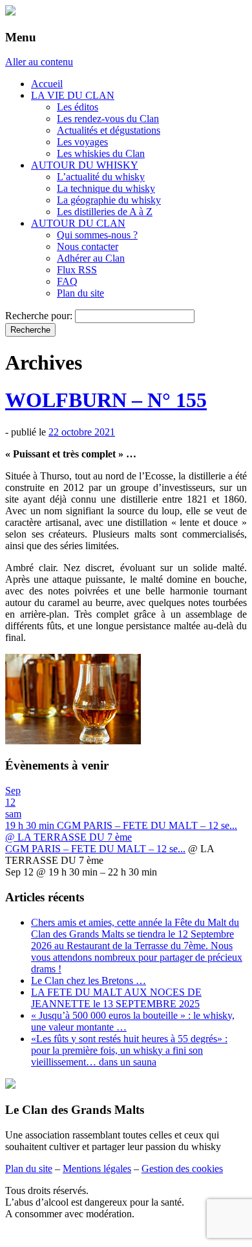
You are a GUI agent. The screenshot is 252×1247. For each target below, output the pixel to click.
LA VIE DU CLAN (72, 95)
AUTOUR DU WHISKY (84, 165)
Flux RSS (77, 269)
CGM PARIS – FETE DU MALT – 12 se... (95, 848)
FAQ (67, 281)
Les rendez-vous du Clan (108, 118)
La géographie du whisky (109, 199)
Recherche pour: (38, 315)
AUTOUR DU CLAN (78, 223)
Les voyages (82, 141)
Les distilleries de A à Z (104, 211)
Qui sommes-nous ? (97, 234)
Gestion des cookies (182, 1168)
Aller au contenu (39, 61)
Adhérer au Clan (91, 258)
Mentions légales (97, 1168)
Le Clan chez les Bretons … (88, 980)
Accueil (47, 83)
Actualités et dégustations (108, 130)
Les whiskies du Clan (101, 153)
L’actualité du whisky (101, 176)
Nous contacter (87, 246)
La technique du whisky (106, 188)
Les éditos (77, 106)
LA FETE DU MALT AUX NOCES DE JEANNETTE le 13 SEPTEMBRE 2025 (116, 998)
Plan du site (80, 293)
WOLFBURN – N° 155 (106, 400)
